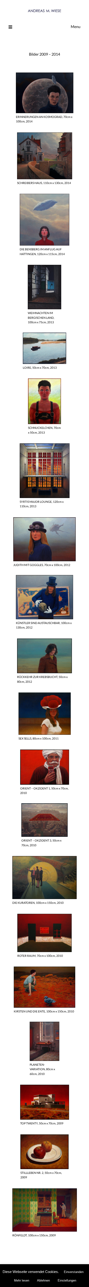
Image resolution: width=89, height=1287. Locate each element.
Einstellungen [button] (67, 1280)
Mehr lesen (21, 1280)
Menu (75, 26)
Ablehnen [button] (43, 1280)
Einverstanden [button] (74, 1272)
